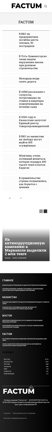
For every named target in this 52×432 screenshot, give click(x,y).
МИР (49, 29)
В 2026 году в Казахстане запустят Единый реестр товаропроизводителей (34, 121)
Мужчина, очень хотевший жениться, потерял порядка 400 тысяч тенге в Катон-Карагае (32, 161)
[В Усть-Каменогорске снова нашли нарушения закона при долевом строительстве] (9, 57)
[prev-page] (4, 198)
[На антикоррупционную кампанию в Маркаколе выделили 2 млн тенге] (26, 234)
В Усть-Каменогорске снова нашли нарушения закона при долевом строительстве (33, 62)
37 (21, 198)
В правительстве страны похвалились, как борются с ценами (33, 182)
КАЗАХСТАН (40, 29)
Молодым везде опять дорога (29, 80)
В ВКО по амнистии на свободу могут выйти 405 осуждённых (31, 141)
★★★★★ (6, 29)
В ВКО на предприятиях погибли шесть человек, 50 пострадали (28, 40)
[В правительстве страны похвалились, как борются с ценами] (9, 179)
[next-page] (26, 198)
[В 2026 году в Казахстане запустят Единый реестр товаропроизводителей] (9, 118)
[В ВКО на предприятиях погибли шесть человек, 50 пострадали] (9, 35)
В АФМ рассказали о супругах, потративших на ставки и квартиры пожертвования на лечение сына (32, 99)
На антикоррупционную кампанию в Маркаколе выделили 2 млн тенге (25, 246)
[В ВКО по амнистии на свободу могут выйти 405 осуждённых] (9, 138)
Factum (7, 258)
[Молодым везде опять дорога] (9, 80)
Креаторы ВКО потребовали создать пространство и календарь (24, 285)
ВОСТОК (16, 29)
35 (10, 198)
